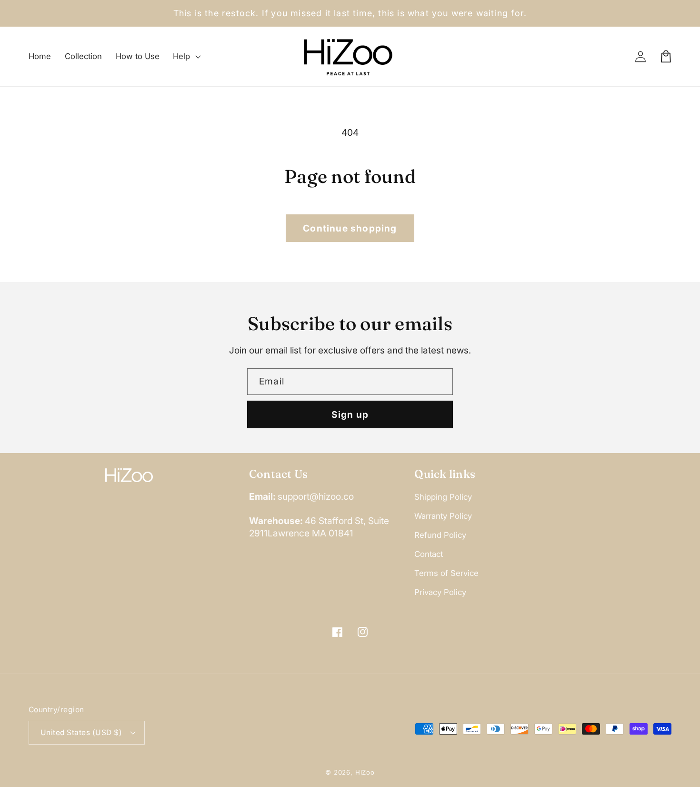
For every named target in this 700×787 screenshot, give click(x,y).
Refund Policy (440, 535)
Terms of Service (446, 573)
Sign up (350, 414)
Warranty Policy (443, 516)
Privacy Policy (440, 592)
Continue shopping (350, 228)
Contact (428, 554)
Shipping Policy (443, 497)
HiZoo (365, 772)
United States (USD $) (81, 732)
